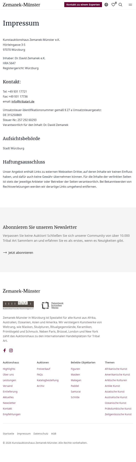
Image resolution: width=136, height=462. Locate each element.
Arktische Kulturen (116, 380)
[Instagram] (11, 350)
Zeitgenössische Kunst (118, 414)
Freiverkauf (43, 368)
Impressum (24, 433)
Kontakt (7, 408)
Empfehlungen (12, 414)
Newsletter (9, 403)
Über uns (8, 374)
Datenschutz (40, 433)
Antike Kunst (112, 386)
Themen (110, 362)
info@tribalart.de (23, 101)
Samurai (76, 391)
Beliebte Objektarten (83, 362)
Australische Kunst (116, 397)
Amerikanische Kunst (117, 374)
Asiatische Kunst (114, 391)
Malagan (76, 380)
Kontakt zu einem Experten (83, 4)
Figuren (75, 368)
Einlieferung (10, 391)
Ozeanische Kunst (115, 403)
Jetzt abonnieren (20, 252)
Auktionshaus (11, 362)
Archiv (40, 386)
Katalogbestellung (48, 380)
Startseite (8, 433)
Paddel (75, 386)
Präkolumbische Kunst (118, 408)
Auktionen (43, 362)
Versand (8, 386)
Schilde (75, 397)
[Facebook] (4, 350)
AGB (53, 433)
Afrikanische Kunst (116, 368)
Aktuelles (8, 397)
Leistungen (9, 380)
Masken (75, 374)
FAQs (40, 374)
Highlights (9, 368)
